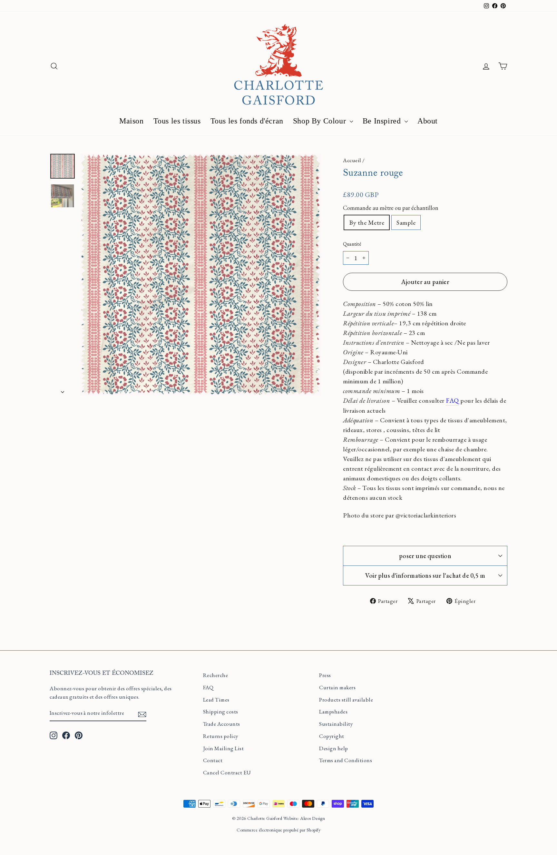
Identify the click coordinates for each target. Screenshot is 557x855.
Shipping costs (220, 711)
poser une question (425, 556)
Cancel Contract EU (227, 772)
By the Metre (366, 222)
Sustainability (336, 723)
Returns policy (220, 736)
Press (325, 675)
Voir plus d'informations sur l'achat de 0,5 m (425, 575)
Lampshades (333, 711)
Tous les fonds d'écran (246, 121)
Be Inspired (383, 121)
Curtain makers (337, 687)
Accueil (352, 160)
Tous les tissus (177, 121)
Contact (213, 760)
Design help (333, 748)
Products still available (346, 699)
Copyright (331, 736)
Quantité (352, 244)
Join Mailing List (223, 748)
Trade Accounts (221, 723)
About (427, 121)
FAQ (208, 687)
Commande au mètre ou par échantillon (390, 207)
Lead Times (216, 699)
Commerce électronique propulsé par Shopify (278, 830)
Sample (405, 222)
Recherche (215, 675)
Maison (131, 121)
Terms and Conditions (345, 760)
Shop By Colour (320, 121)
